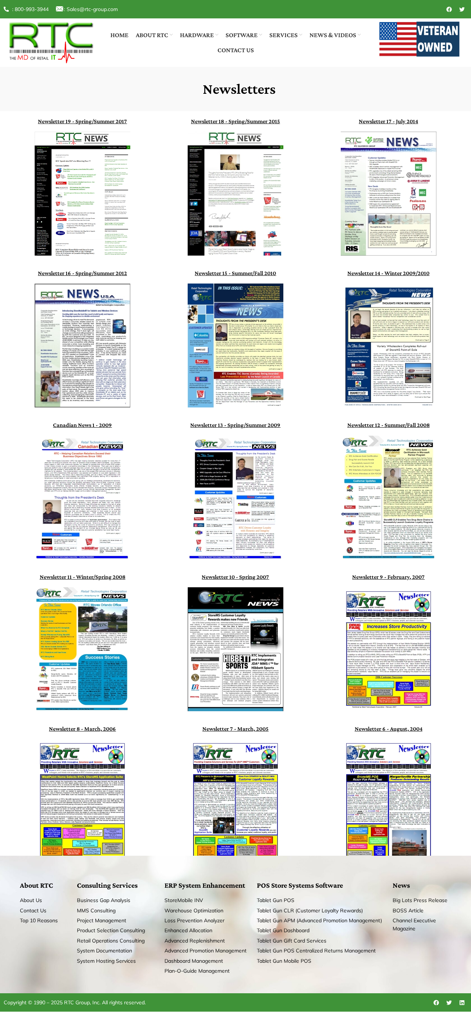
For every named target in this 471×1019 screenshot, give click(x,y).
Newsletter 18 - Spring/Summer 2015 (235, 121)
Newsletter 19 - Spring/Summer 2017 (82, 121)
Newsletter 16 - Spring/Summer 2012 (82, 273)
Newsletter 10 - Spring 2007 (235, 577)
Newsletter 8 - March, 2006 (82, 729)
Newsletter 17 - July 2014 (388, 121)
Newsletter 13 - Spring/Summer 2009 (235, 425)
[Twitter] (461, 9)
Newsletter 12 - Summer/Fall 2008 (388, 425)
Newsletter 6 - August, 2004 (388, 729)
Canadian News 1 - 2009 (82, 425)
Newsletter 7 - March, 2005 (235, 729)
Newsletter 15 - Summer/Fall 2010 (235, 273)
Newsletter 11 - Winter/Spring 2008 (82, 577)
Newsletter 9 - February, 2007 (388, 577)
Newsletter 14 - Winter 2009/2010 (388, 273)
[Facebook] (448, 9)
